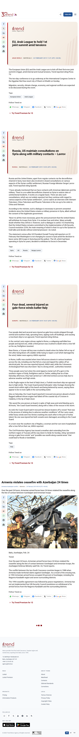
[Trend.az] (9, 14)
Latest (4, 674)
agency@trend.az (7, 664)
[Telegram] (22, 716)
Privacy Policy (45, 698)
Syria (12, 250)
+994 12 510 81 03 (7, 661)
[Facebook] (9, 716)
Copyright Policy (46, 701)
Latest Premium (7, 677)
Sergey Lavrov (36, 250)
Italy (11, 447)
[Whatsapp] (4, 716)
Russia (25, 250)
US (18, 250)
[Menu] (75, 14)
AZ (71, 732)
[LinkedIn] (27, 716)
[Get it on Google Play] (23, 725)
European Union (15, 97)
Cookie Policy (45, 704)
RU (74, 732)
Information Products (9, 698)
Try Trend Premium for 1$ (22, 113)
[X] (13, 716)
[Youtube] (18, 716)
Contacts (44, 680)
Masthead (44, 677)
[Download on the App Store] (8, 725)
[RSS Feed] (31, 716)
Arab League (29, 97)
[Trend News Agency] (8, 644)
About (43, 674)
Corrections (45, 686)
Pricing (4, 695)
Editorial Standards (47, 683)
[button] (4, 24)
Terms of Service (46, 695)
